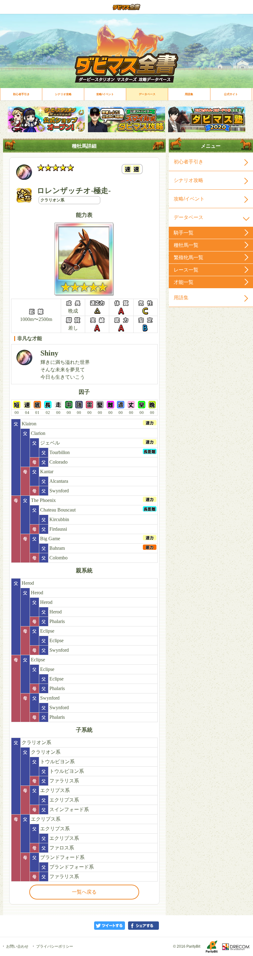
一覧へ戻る (84, 892)
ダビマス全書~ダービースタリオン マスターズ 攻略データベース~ (126, 7)
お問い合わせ (17, 946)
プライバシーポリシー (54, 946)
